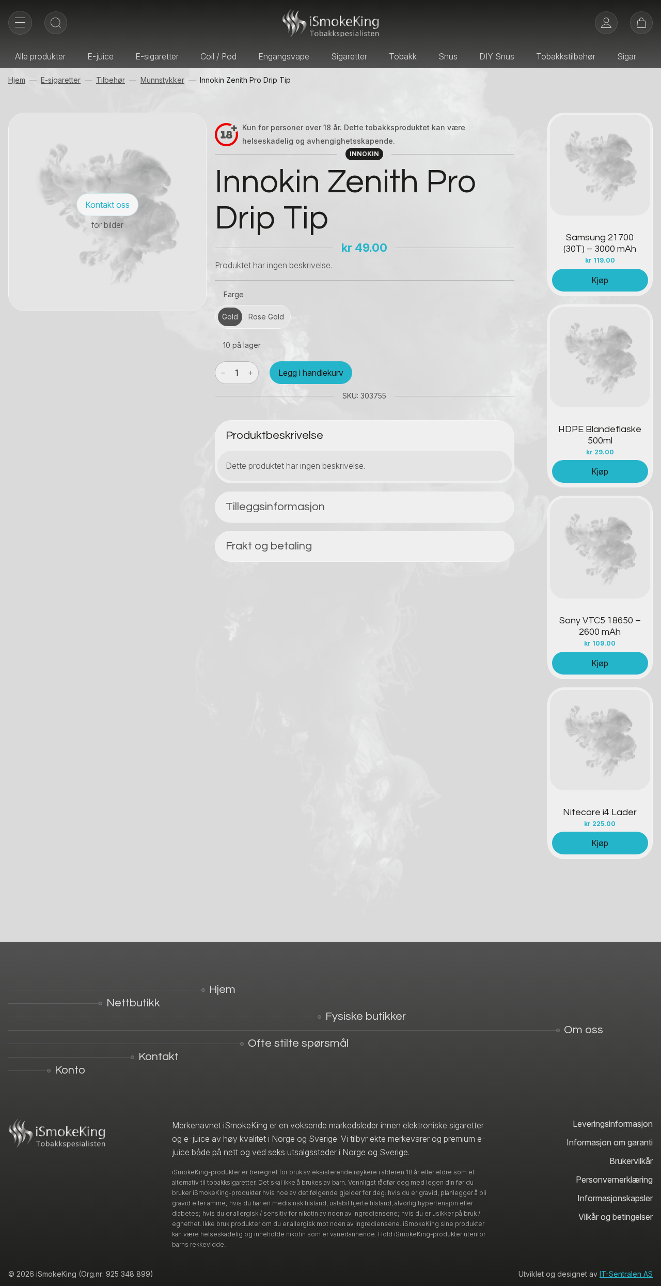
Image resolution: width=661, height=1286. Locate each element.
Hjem (16, 79)
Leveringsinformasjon (613, 1124)
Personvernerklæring (614, 1179)
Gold (230, 316)
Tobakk (403, 56)
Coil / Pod (218, 56)
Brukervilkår (631, 1161)
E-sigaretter (157, 56)
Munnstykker (162, 79)
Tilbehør (110, 79)
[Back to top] (645, 1270)
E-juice (100, 56)
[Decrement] (223, 373)
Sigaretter (349, 56)
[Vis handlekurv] (641, 22)
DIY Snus (496, 56)
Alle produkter (40, 56)
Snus (448, 56)
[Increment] (250, 373)
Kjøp (599, 280)
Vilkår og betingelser (615, 1217)
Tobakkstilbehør (565, 56)
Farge (234, 294)
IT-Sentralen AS (626, 1273)
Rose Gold (266, 316)
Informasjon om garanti (609, 1142)
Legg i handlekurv (310, 373)
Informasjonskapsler (615, 1198)
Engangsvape (283, 56)
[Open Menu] (20, 23)
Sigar (626, 56)
